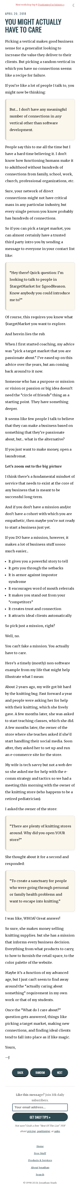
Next (60, 1072)
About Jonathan (40, 1167)
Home (40, 1146)
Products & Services (40, 1160)
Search (40, 1174)
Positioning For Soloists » (51, 5)
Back (20, 1072)
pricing (31, 1131)
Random (40, 1072)
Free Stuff (40, 1153)
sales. (57, 1131)
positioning (43, 1131)
